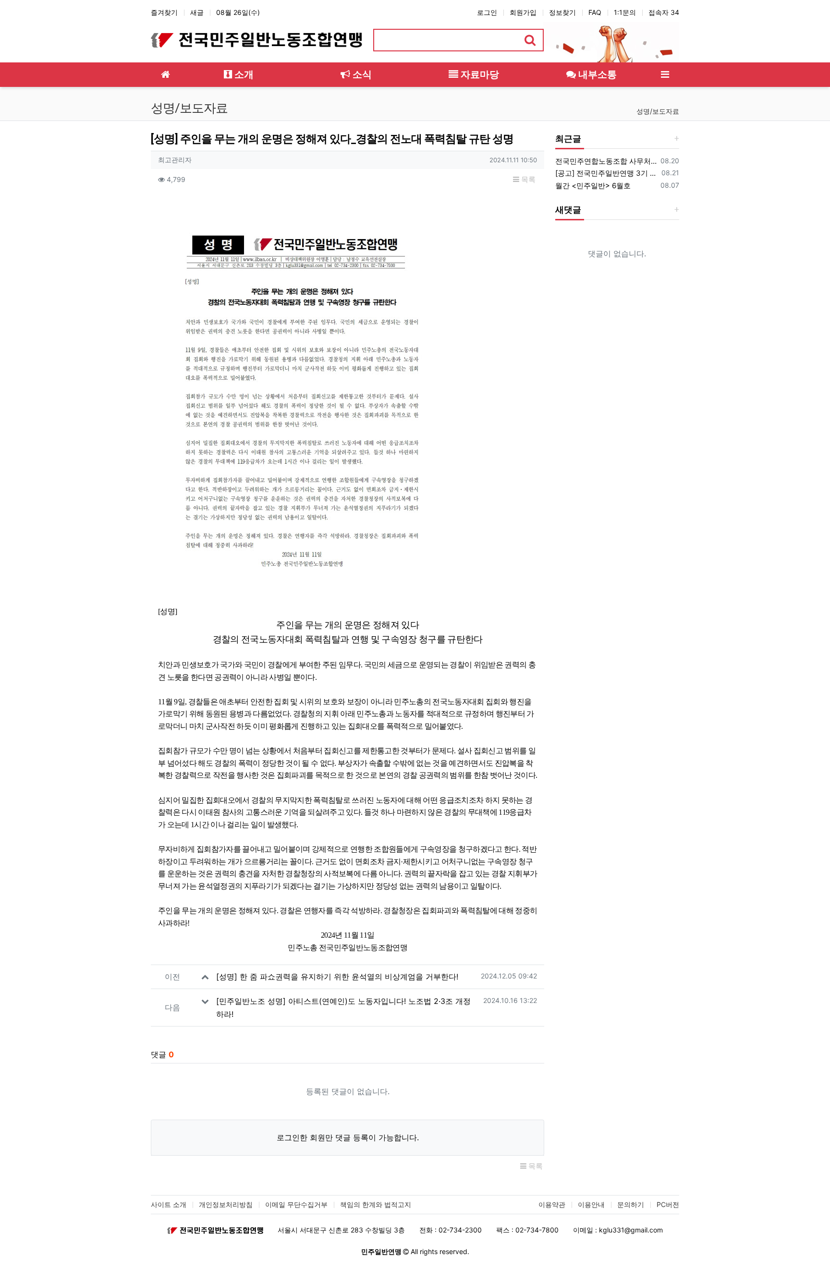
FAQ (594, 12)
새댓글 (568, 210)
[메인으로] (165, 74)
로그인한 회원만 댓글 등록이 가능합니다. (348, 1137)
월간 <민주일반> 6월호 (593, 185)
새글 (197, 12)
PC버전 (668, 1204)
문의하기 (630, 1204)
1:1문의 (625, 12)
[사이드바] (664, 74)
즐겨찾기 (164, 12)
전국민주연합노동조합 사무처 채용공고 (606, 161)
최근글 (568, 138)
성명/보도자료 (657, 111)
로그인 (487, 12)
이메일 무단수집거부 (296, 1204)
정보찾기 (562, 12)
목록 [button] (527, 179)
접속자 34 (663, 12)
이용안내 (591, 1204)
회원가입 (523, 12)
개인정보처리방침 (226, 1204)
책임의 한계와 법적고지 (375, 1204)
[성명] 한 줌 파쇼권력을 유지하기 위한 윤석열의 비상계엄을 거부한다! (337, 976)
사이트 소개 (168, 1204)
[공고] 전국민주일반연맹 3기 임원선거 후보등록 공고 (606, 173)
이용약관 (551, 1204)
